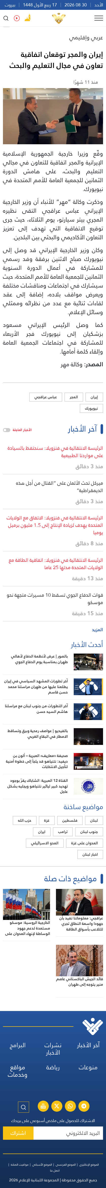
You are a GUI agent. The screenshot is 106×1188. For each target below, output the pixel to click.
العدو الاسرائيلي (44, 843)
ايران (41, 831)
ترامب (63, 831)
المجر (74, 397)
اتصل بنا (55, 1170)
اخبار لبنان (90, 854)
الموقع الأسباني (42, 1164)
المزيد (97, 630)
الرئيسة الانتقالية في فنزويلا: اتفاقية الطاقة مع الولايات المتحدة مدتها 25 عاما (56, 563)
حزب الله (24, 820)
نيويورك (91, 408)
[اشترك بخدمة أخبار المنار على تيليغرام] (83, 1106)
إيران (94, 397)
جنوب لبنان (89, 831)
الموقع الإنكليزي (89, 1164)
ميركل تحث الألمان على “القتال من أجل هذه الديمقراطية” (59, 486)
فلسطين (69, 820)
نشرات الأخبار (53, 1048)
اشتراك (18, 1133)
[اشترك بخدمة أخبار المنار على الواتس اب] (70, 1106)
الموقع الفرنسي (66, 1164)
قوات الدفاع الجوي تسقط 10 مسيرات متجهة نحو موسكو (55, 598)
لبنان (94, 820)
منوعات (88, 1067)
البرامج (18, 1045)
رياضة (53, 1067)
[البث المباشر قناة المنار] (43, 1106)
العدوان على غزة (84, 843)
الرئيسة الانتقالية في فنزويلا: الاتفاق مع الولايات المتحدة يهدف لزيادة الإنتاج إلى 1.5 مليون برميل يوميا (55, 525)
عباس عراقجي (46, 397)
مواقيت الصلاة (20, 1164)
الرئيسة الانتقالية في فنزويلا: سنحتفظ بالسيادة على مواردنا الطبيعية (55, 451)
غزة (47, 820)
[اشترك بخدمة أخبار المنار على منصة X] (56, 1106)
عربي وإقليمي (86, 37)
